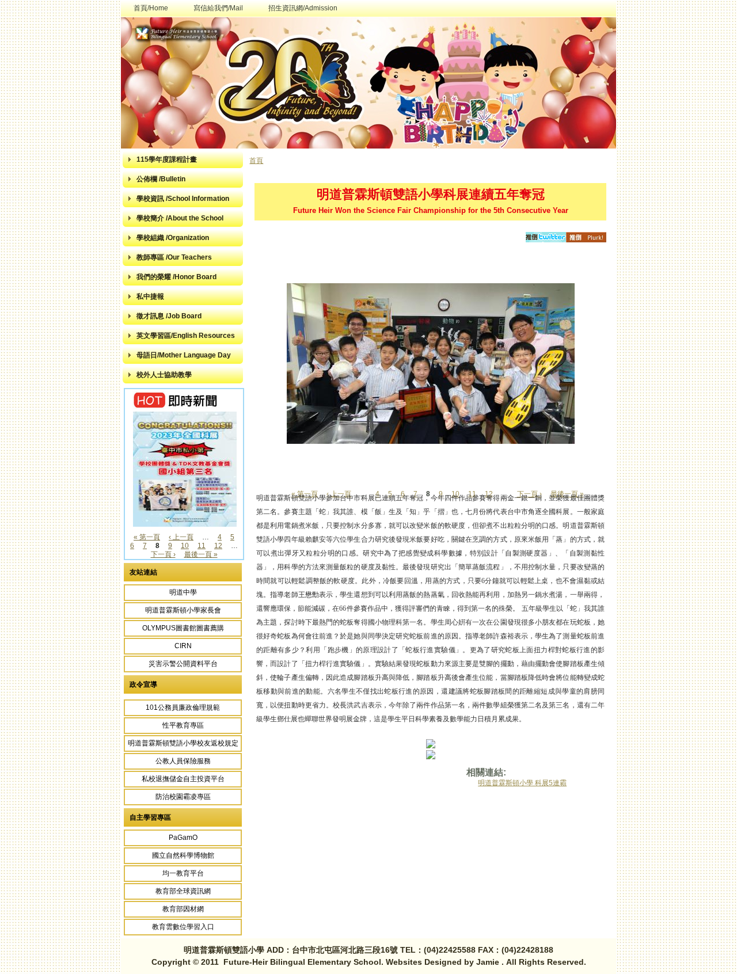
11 (201, 546)
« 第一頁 (147, 537)
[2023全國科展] (185, 524)
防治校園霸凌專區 (183, 797)
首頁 (256, 161)
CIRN (183, 646)
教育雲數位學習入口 (183, 927)
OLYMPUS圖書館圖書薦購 (183, 628)
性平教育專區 (183, 725)
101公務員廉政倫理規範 (183, 707)
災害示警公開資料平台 (183, 664)
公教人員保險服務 (183, 761)
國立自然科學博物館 (183, 855)
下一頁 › (163, 554)
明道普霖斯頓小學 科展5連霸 (522, 783)
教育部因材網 (183, 909)
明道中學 (183, 592)
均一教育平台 (183, 873)
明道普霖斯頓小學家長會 (183, 610)
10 (185, 546)
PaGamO (183, 838)
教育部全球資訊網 (183, 891)
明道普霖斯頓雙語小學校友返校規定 (183, 743)
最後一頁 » (201, 554)
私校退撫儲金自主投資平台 (183, 779)
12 (218, 546)
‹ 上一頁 (181, 537)
